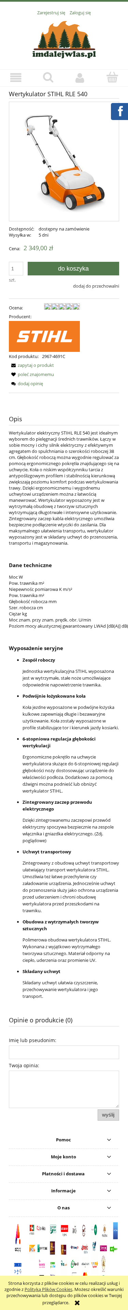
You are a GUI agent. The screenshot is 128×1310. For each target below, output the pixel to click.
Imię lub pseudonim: (32, 1040)
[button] (16, 78)
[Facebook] (119, 110)
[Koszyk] (112, 77)
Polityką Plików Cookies (48, 1289)
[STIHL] (44, 336)
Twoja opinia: (24, 1065)
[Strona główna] (64, 39)
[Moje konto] (80, 78)
